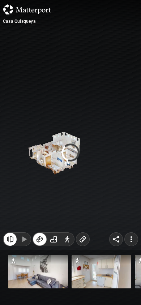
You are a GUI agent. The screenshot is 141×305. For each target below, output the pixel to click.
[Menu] (131, 239)
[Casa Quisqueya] (70, 152)
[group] (53, 239)
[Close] (10, 239)
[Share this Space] (116, 239)
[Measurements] (83, 239)
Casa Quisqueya (19, 21)
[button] (38, 271)
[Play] (23, 239)
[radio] (40, 239)
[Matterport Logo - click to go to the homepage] (26, 9)
